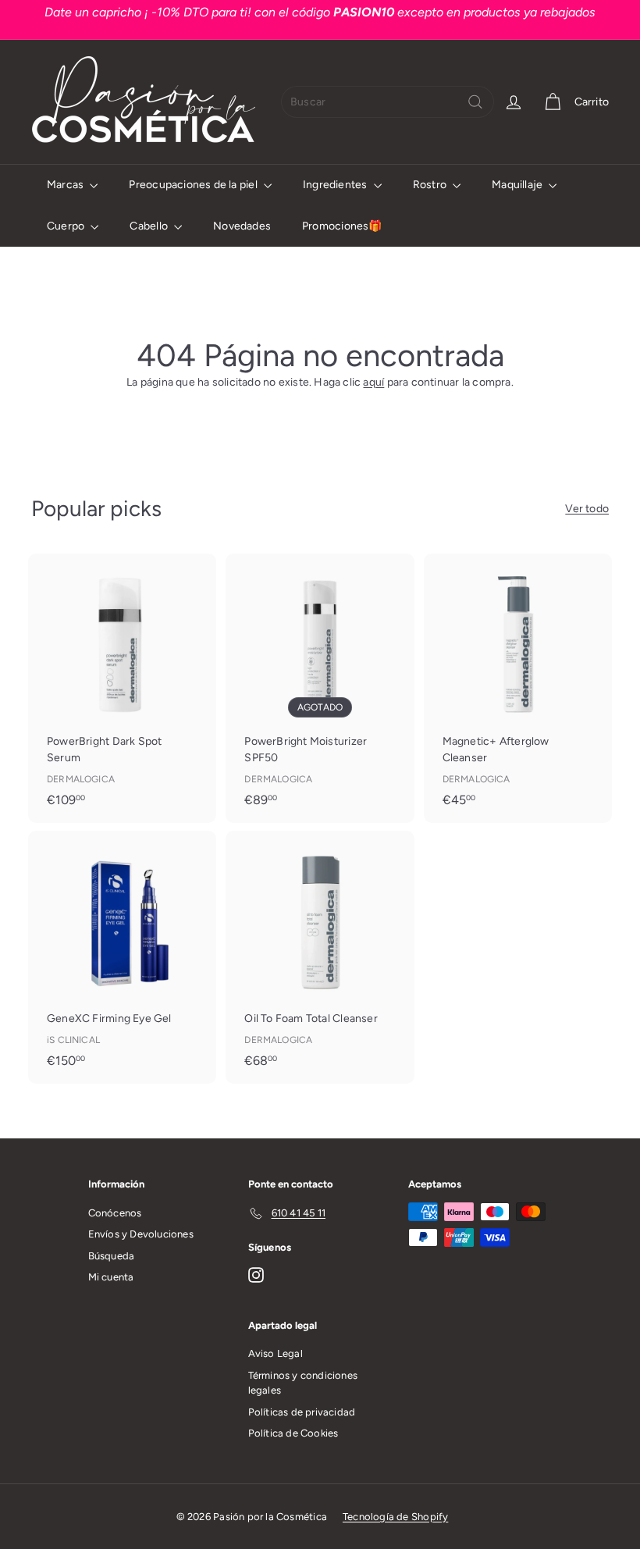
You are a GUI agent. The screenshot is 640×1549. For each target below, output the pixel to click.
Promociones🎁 (342, 226)
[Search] (475, 102)
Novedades (242, 226)
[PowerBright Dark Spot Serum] (122, 688)
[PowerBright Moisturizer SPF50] (320, 688)
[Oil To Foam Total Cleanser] (320, 957)
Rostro (431, 184)
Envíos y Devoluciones (141, 1234)
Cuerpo (67, 226)
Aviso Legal (275, 1353)
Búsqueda (111, 1256)
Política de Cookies (293, 1433)
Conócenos (115, 1213)
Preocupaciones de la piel (194, 184)
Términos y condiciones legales (303, 1383)
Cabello (150, 226)
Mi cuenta (111, 1277)
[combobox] (387, 102)
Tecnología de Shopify (395, 1516)
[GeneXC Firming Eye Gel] (122, 957)
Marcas (66, 184)
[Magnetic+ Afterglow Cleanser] (518, 688)
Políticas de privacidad (302, 1412)
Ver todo (587, 508)
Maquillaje (518, 184)
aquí (373, 382)
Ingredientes (336, 184)
